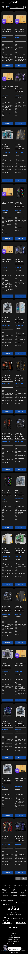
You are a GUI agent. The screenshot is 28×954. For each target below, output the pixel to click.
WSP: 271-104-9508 (15, 914)
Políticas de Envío (13, 939)
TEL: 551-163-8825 (15, 912)
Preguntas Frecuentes (13, 944)
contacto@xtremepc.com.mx (15, 918)
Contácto (13, 935)
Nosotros (13, 933)
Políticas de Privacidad (13, 937)
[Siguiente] (25, 878)
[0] (7, 7)
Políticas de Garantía (13, 941)
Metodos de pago (7, 900)
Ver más (7, 65)
